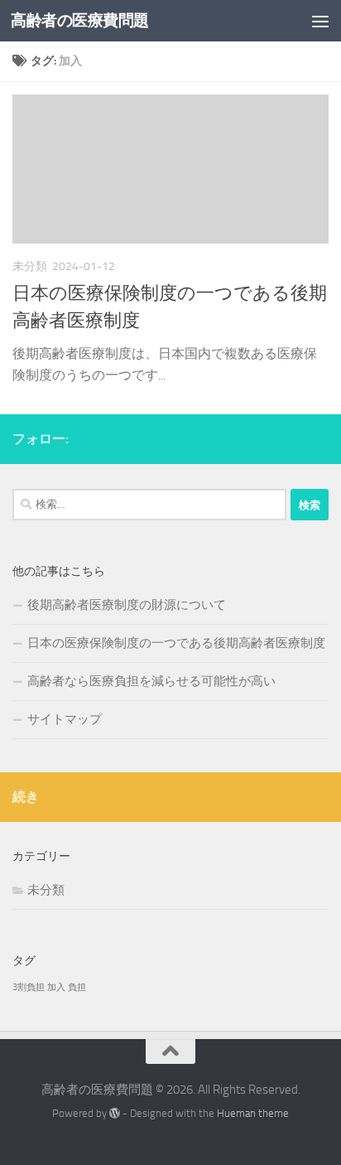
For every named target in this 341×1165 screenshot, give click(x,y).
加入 (56, 987)
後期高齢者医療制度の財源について (126, 604)
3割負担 (28, 987)
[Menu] (320, 20)
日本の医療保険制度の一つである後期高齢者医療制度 (176, 643)
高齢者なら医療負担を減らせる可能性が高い (151, 681)
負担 (77, 987)
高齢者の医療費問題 (80, 20)
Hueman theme (253, 1113)
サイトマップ (64, 719)
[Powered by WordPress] (114, 1113)
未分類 (46, 889)
